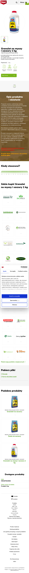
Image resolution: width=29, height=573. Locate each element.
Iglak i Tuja (14, 506)
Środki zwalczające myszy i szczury (14, 410)
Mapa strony (14, 546)
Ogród (14, 504)
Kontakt (14, 536)
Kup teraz (5, 75)
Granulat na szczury (14, 411)
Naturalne (14, 511)
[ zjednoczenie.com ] (14, 570)
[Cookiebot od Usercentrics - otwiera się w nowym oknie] (20, 267)
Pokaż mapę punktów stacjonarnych (13, 362)
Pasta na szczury (14, 436)
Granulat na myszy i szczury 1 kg (14, 461)
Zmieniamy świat (14, 544)
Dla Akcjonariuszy (14, 559)
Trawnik (14, 514)
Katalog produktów (14, 529)
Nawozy (14, 509)
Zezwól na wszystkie (14, 296)
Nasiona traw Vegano (14, 516)
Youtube (15, 496)
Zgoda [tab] (4, 271)
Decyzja (4, 374)
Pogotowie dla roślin (14, 549)
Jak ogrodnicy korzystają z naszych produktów (14, 531)
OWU (14, 561)
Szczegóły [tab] (12, 271)
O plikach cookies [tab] (22, 271)
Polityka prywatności (14, 551)
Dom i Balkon (14, 508)
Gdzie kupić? (15, 541)
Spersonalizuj (13, 300)
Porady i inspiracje (14, 526)
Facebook (14, 499)
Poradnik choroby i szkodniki (14, 534)
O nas (14, 554)
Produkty (14, 503)
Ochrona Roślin (14, 513)
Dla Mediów (14, 539)
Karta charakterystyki (9, 376)
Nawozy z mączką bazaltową (15, 518)
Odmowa (14, 304)
